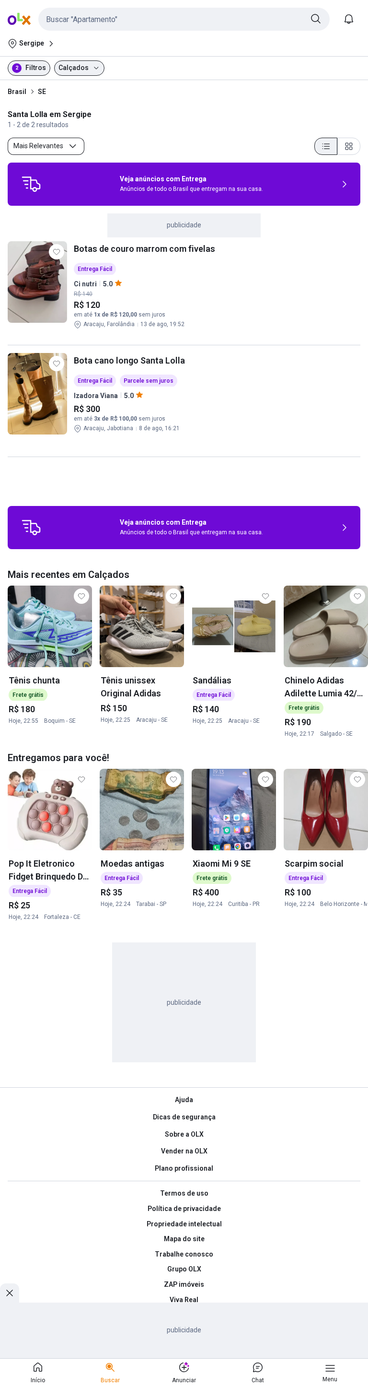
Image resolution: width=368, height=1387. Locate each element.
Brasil (17, 91)
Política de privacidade (184, 1208)
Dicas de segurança (184, 1117)
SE (42, 91)
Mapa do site (184, 1239)
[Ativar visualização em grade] (348, 146)
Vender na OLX (184, 1151)
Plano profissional (184, 1168)
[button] (184, 19)
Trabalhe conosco (184, 1254)
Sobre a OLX (184, 1134)
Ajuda (184, 1100)
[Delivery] (31, 184)
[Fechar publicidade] (9, 1293)
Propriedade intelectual (184, 1224)
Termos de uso (184, 1193)
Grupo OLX (184, 1269)
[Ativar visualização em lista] (325, 146)
